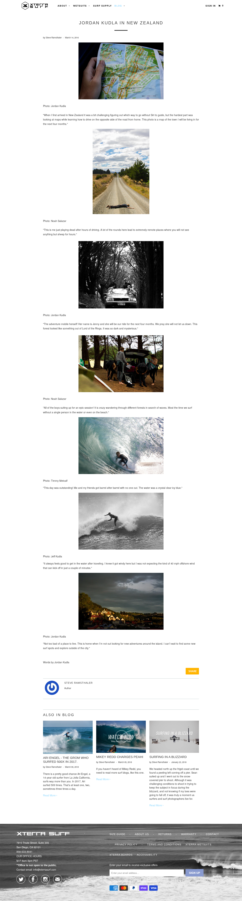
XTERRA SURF (126, 881)
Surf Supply (102, 5)
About (63, 5)
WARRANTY (188, 834)
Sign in (211, 5)
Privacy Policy (126, 844)
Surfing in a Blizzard (168, 757)
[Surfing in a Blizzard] (174, 752)
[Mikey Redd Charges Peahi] (121, 752)
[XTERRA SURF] (34, 5)
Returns (164, 834)
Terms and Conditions (164, 844)
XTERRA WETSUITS (198, 844)
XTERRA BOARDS (121, 854)
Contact (212, 834)
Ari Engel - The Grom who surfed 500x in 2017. (66, 759)
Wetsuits (81, 5)
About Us (142, 834)
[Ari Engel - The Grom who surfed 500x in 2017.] (68, 753)
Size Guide (117, 834)
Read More (49, 795)
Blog (119, 5)
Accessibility (147, 854)
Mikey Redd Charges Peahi (119, 757)
